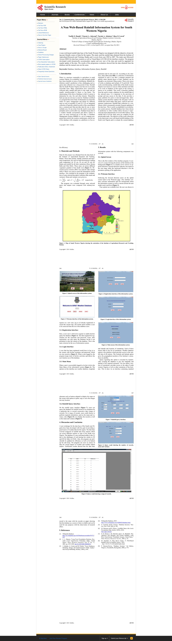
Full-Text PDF (41, 25)
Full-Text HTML (42, 28)
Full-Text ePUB (42, 30)
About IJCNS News (43, 69)
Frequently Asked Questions (45, 71)
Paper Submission (43, 57)
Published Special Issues (44, 79)
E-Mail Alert (43, 638)
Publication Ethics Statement (46, 66)
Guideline (40, 52)
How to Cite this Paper (44, 35)
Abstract (40, 23)
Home (42, 15)
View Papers (41, 45)
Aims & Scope (41, 47)
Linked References (43, 32)
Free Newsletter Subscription (46, 62)
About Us (104, 15)
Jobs (117, 15)
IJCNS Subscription (43, 59)
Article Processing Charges (45, 55)
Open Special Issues (43, 76)
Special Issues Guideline (44, 81)
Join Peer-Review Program (58, 638)
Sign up (104, 638)
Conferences (79, 15)
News (92, 15)
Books (67, 15)
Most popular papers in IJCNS (46, 64)
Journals (54, 15)
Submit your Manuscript (118, 638)
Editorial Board (42, 50)
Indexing (40, 43)
